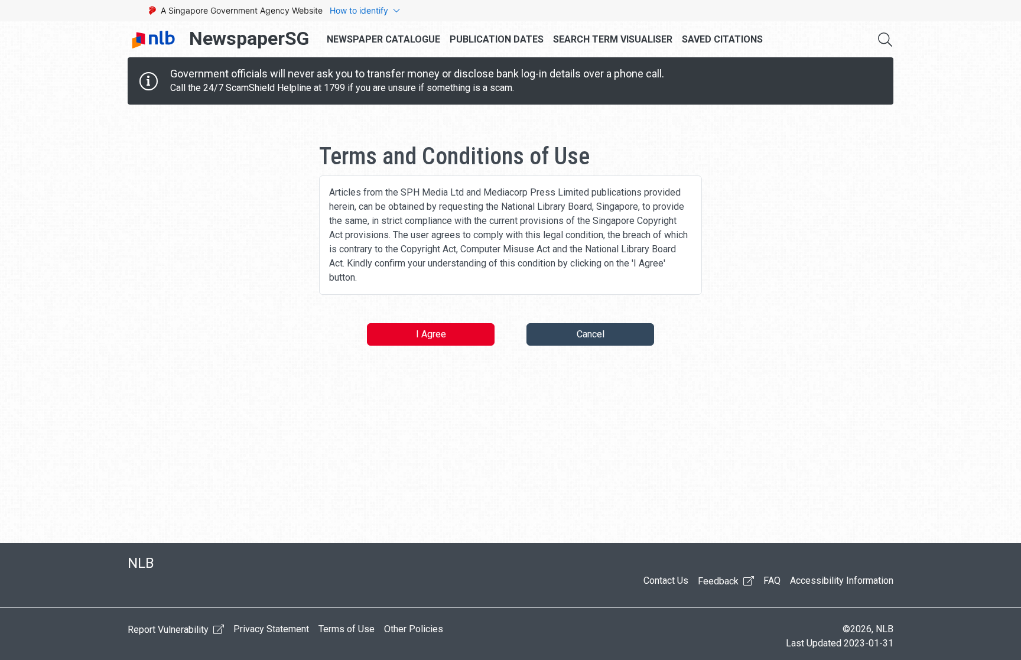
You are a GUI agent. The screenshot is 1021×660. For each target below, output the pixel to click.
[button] (885, 39)
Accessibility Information (841, 580)
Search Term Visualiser (612, 39)
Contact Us (665, 580)
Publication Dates (497, 39)
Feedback (719, 581)
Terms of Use (346, 629)
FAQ (772, 580)
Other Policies (413, 629)
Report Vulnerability (169, 629)
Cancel (590, 334)
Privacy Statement (271, 629)
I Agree (431, 334)
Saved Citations (722, 39)
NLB (141, 563)
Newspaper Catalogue (383, 39)
